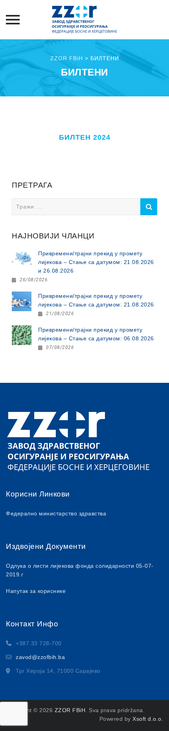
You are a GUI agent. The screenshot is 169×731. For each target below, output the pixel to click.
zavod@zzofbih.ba (40, 657)
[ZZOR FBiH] (84, 19)
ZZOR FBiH (70, 710)
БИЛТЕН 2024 (84, 137)
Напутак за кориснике (36, 591)
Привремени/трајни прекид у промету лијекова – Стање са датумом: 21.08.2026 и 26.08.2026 (96, 262)
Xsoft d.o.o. (147, 719)
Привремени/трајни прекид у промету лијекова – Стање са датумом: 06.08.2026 (96, 334)
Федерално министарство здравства (56, 513)
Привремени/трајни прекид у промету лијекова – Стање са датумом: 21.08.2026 (96, 300)
